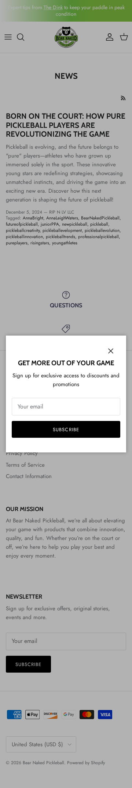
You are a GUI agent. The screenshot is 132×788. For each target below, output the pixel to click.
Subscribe (66, 429)
